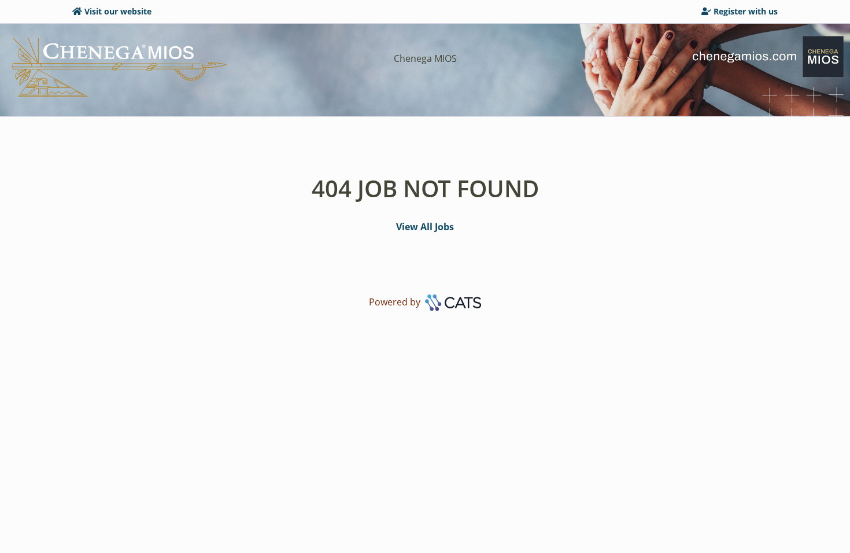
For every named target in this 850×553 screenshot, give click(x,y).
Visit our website (117, 11)
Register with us (746, 11)
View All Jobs (425, 226)
